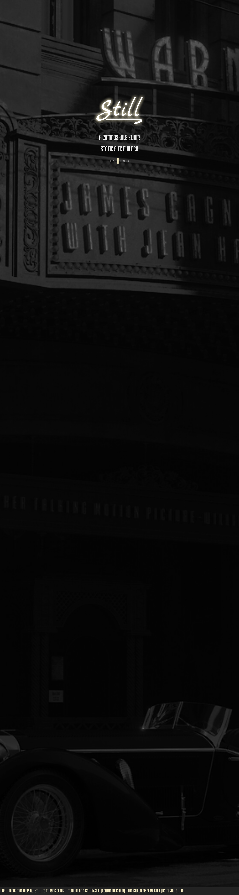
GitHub (124, 161)
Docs (113, 161)
